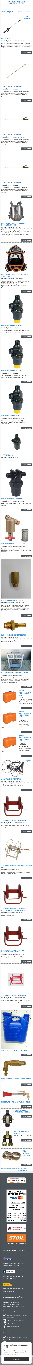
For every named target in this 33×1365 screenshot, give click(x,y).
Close (16, 697)
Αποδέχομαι (16, 1359)
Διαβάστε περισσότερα (10, 1354)
